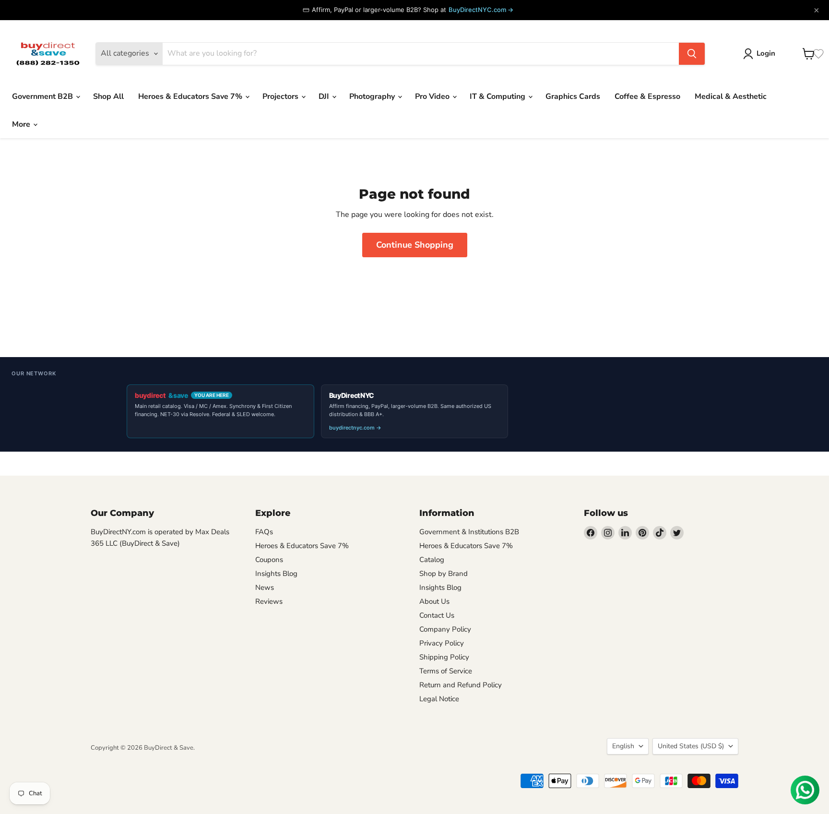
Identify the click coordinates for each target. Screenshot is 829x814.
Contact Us (436, 615)
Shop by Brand (443, 573)
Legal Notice (439, 699)
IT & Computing (498, 96)
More (22, 124)
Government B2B (43, 96)
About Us (434, 601)
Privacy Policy (441, 643)
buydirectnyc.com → (355, 427)
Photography (373, 96)
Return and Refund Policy (460, 685)
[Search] (692, 54)
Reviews (269, 601)
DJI (325, 96)
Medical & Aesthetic (731, 96)
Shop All (108, 96)
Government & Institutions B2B (469, 532)
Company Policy (445, 629)
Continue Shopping (414, 245)
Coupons (269, 559)
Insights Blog (276, 573)
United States (691, 746)
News (264, 587)
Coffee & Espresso (647, 96)
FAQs (264, 532)
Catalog (431, 559)
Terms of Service (445, 671)
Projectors (281, 96)
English (623, 746)
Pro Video (433, 96)
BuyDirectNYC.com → (481, 9)
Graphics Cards (572, 96)
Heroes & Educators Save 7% (191, 96)
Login (766, 53)
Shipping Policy (444, 657)
